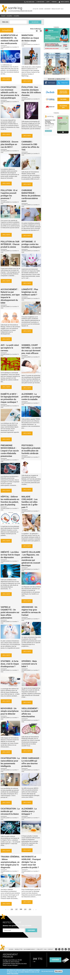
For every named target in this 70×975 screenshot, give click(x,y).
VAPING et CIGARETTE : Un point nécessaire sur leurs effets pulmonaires (10, 612)
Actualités (35, 8)
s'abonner (55, 960)
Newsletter (18, 949)
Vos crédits (63, 99)
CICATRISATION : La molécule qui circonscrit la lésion (10, 811)
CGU (45, 949)
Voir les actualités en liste (37, 31)
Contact (50, 949)
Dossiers (41, 8)
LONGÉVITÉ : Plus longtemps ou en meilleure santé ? (30, 292)
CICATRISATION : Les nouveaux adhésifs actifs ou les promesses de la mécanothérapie (10, 92)
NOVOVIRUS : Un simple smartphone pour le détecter (10, 711)
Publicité (40, 949)
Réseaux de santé (56, 8)
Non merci (58, 971)
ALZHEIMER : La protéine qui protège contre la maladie (31, 397)
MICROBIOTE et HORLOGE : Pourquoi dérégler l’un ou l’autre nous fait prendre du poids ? (31, 862)
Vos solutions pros (63, 106)
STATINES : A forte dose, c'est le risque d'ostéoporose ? (10, 664)
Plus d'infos (14, 973)
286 (12, 909)
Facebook (56, 949)
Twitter (59, 949)
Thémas (54, 1)
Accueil (3, 16)
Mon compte (65, 1)
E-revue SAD (40, 1)
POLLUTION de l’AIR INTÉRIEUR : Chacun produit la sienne (10, 244)
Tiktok (66, 949)
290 (30, 909)
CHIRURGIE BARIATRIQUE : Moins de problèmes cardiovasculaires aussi (31, 195)
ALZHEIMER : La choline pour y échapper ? (29, 811)
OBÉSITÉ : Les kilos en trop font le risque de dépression (10, 555)
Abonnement (47, 8)
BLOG (62, 8)
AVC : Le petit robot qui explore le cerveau (10, 348)
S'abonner (31, 930)
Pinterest (62, 949)
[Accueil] (4, 9)
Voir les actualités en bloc (41, 31)
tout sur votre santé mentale (63, 92)
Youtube (69, 949)
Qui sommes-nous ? (29, 949)
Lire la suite (6, 79)
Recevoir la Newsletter (56, 79)
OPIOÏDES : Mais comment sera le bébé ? (29, 664)
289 (25, 909)
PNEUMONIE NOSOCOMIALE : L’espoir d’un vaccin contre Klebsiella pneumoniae (10, 450)
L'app (47, 1)
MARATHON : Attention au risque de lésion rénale (30, 38)
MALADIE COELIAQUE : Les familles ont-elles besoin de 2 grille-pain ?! (30, 502)
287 (16, 909)
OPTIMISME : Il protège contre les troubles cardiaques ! (31, 244)
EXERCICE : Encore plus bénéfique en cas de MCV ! (9, 144)
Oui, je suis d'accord (47, 971)
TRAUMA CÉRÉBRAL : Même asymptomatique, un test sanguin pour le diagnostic (10, 862)
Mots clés (5, 22)
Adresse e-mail (7, 927)
